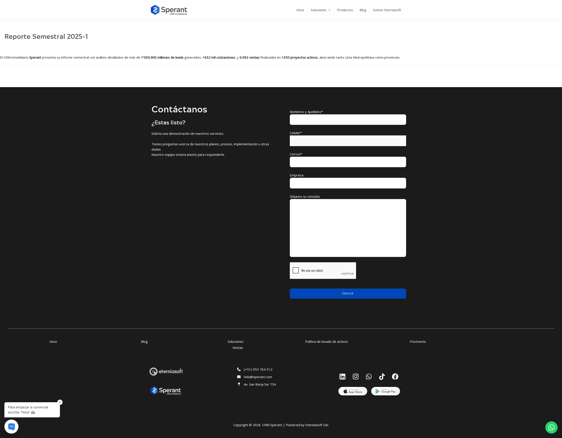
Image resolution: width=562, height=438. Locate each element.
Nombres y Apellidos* (306, 112)
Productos (345, 10)
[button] (328, 9)
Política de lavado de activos (326, 341)
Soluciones (318, 10)
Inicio (300, 10)
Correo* (296, 154)
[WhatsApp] (369, 376)
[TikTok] (382, 376)
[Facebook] (395, 376)
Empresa (296, 175)
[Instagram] (355, 376)
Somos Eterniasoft (387, 10)
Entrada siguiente (546, 76)
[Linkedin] (342, 376)
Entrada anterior (14, 76)
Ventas (237, 347)
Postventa (418, 341)
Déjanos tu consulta (305, 196)
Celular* (296, 133)
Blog (363, 10)
